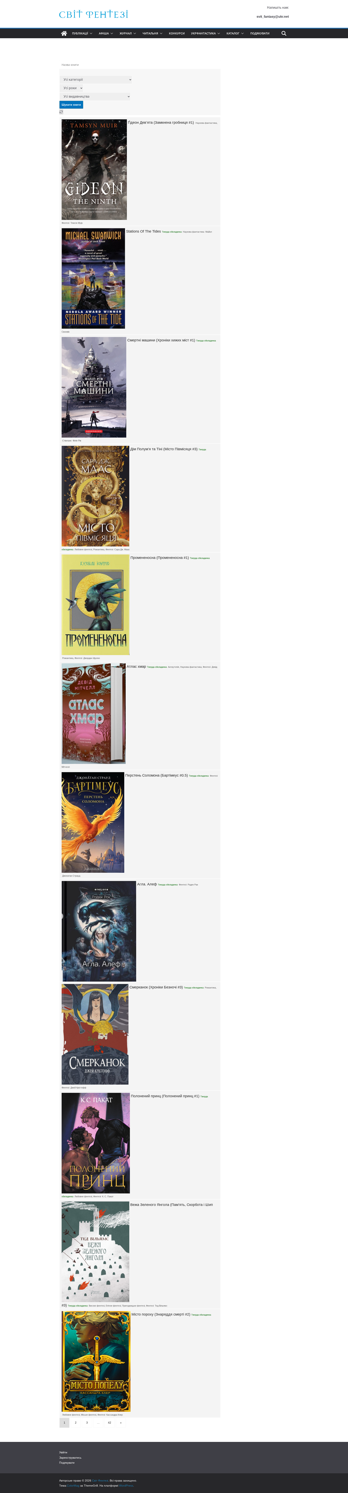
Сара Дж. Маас (122, 549)
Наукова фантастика (206, 123)
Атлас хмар (136, 667)
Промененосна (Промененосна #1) (159, 558)
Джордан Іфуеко (91, 658)
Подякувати (259, 33)
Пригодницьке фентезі (133, 1305)
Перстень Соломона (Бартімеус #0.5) (156, 775)
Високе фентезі (97, 1305)
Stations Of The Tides (143, 231)
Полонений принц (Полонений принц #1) (165, 1096)
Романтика (98, 549)
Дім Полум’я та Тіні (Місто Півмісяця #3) (164, 449)
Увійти (63, 1452)
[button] (90, 33)
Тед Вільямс (161, 1305)
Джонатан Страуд (71, 876)
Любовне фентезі (83, 549)
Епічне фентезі (113, 1305)
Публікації (80, 33)
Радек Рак (193, 884)
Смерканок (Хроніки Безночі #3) (156, 987)
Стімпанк (66, 440)
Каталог (233, 33)
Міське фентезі (88, 1415)
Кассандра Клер (114, 1415)
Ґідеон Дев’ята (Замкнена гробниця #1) (161, 123)
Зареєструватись (70, 1457)
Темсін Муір (76, 223)
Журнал (126, 33)
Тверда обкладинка (172, 232)
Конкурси (177, 33)
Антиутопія (173, 667)
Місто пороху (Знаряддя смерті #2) (160, 1314)
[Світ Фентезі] (64, 33)
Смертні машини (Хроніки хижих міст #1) (161, 340)
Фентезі (65, 223)
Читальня (150, 33)
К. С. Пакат (107, 1196)
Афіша (104, 33)
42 (109, 1422)
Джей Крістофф (78, 1087)
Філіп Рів (77, 440)
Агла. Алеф (147, 884)
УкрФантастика (203, 33)
